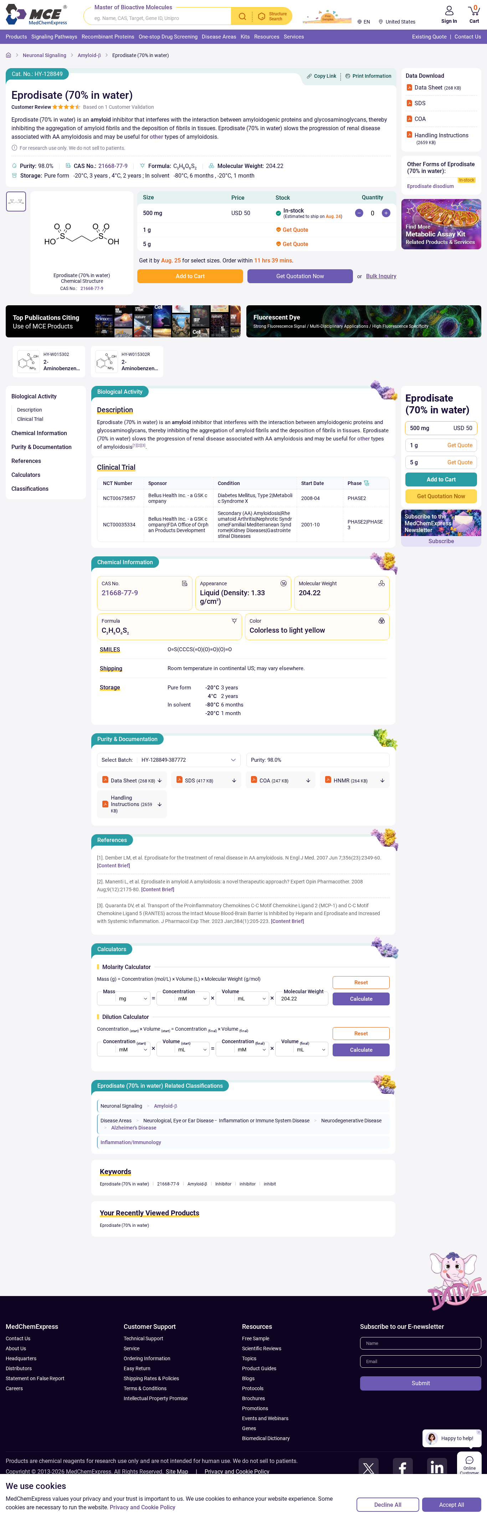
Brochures (253, 1398)
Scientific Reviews (261, 1348)
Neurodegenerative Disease (351, 1120)
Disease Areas (116, 1120)
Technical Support (143, 1338)
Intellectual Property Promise (156, 1398)
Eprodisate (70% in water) (140, 55)
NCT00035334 (119, 524)
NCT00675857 (119, 498)
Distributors (19, 1368)
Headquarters (21, 1358)
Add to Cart (441, 479)
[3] (143, 445)
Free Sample (255, 1338)
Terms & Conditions (145, 1388)
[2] (139, 445)
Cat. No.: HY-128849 (37, 74)
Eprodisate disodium (430, 186)
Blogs (248, 1378)
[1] (135, 445)
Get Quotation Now (441, 496)
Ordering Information (147, 1358)
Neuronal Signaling (44, 55)
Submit (421, 1383)
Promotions (255, 1408)
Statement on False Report (35, 1378)
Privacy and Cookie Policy (237, 1471)
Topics (249, 1358)
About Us (16, 1348)
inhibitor (248, 1184)
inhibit (270, 1184)
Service (131, 1348)
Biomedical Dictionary (266, 1438)
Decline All (387, 1504)
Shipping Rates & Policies (151, 1378)
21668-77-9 (113, 166)
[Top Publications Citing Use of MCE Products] (123, 335)
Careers (14, 1388)
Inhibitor (223, 1184)
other (156, 136)
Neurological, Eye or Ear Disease (178, 1120)
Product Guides (259, 1368)
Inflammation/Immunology (131, 1142)
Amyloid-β (89, 55)
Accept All (451, 1504)
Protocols (252, 1388)
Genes (249, 1428)
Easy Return (137, 1368)
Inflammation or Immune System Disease (264, 1120)
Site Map (177, 1471)
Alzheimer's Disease (134, 1128)
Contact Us (18, 1338)
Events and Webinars (265, 1418)
